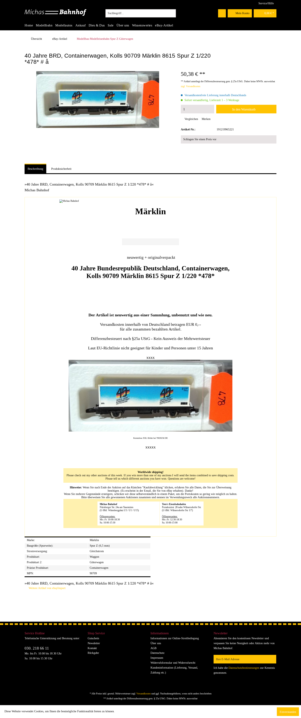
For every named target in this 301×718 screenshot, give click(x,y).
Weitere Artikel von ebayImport (47, 588)
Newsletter (94, 643)
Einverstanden (288, 711)
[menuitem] (140, 13)
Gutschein (93, 638)
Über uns (155, 643)
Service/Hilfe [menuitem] (266, 3)
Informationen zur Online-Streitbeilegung (174, 638)
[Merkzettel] (222, 13)
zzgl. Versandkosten (190, 86)
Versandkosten (143, 693)
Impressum (156, 657)
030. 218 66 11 (37, 648)
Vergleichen (191, 119)
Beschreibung (35, 168)
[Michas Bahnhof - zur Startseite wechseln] (56, 14)
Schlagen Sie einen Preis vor (199, 139)
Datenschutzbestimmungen (244, 667)
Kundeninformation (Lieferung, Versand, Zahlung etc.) (174, 670)
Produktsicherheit (61, 168)
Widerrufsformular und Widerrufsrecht (172, 662)
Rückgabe (93, 652)
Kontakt (92, 648)
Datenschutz (157, 652)
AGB (153, 648)
